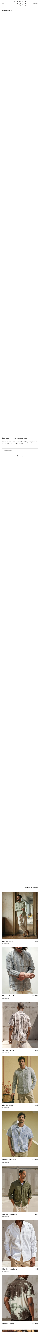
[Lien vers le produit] (20, 915)
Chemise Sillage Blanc (9, 1269)
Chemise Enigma (8, 1050)
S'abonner (20, 456)
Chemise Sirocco (8, 1324)
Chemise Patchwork (9, 1160)
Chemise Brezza (7, 941)
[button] (3, 3)
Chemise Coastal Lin (9, 996)
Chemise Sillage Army (9, 1214)
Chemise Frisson (7, 1105)
